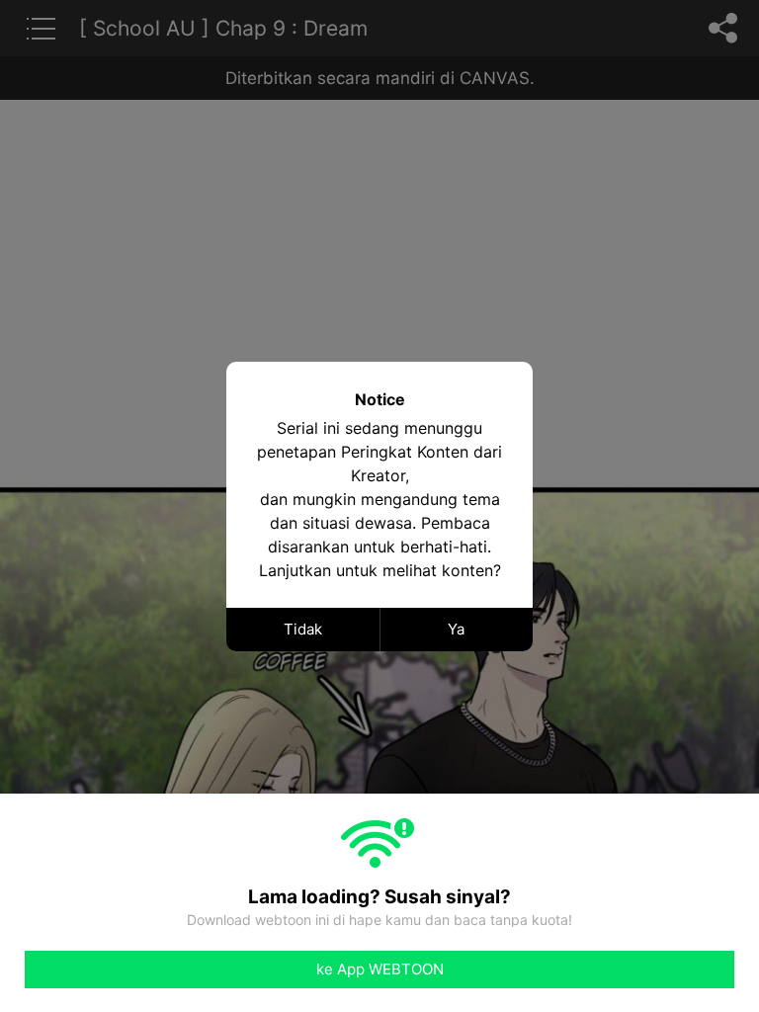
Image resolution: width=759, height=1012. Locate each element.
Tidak (303, 629)
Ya (456, 629)
